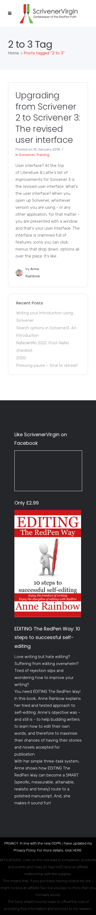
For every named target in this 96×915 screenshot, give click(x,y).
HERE (77, 850)
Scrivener (27, 155)
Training (42, 155)
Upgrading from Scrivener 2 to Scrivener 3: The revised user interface (47, 117)
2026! (21, 358)
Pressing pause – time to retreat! (47, 365)
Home (13, 53)
